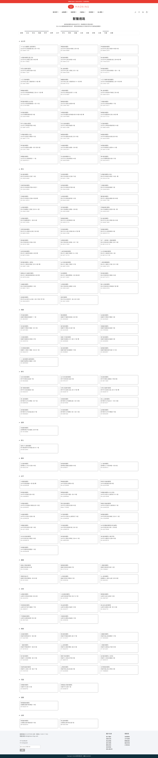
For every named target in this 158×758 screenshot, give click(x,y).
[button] (135, 12)
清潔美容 (91, 12)
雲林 (69, 33)
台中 (57, 33)
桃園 (39, 33)
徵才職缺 (108, 736)
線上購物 (100, 12)
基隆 (21, 33)
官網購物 (127, 736)
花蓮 (105, 33)
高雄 (87, 33)
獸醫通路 (127, 741)
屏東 (93, 33)
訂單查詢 (127, 745)
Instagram (24, 743)
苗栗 (51, 33)
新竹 (45, 33)
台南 (81, 33)
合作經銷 (127, 738)
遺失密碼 (108, 743)
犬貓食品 (82, 12)
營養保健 (73, 12)
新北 (33, 33)
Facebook (24, 740)
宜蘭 (111, 33)
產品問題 (108, 741)
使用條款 (108, 747)
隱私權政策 (109, 749)
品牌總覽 (64, 12)
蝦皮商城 (127, 743)
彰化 (63, 33)
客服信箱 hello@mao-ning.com (29, 736)
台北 (27, 33)
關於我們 (55, 12)
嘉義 (75, 33)
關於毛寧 (109, 734)
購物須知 (108, 745)
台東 (99, 33)
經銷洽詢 (108, 738)
